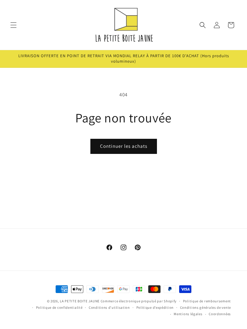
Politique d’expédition (155, 307)
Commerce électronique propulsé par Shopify (139, 301)
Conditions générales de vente (205, 307)
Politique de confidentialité (59, 307)
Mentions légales (188, 314)
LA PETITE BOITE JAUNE (80, 301)
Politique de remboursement (207, 301)
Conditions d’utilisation (109, 307)
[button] (13, 25)
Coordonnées (220, 314)
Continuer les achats (123, 146)
